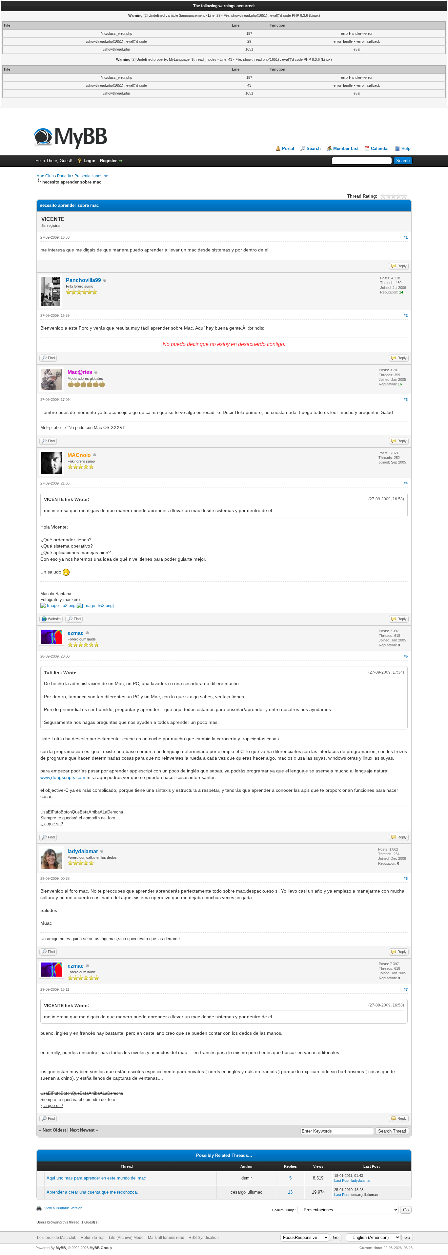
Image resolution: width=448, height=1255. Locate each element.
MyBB (61, 1248)
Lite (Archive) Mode (126, 1237)
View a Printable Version (63, 1208)
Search (314, 148)
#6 (406, 878)
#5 (406, 656)
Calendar (380, 148)
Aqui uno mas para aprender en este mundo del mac (96, 1178)
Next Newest (82, 1130)
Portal (288, 148)
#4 (406, 483)
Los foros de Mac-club (56, 1237)
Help (406, 148)
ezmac (76, 633)
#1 (406, 237)
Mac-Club (45, 176)
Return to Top (93, 1237)
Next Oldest (54, 1130)
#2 (406, 315)
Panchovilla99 (83, 280)
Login (89, 160)
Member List (345, 148)
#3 (406, 399)
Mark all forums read (166, 1237)
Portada (64, 176)
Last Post (341, 1180)
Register (108, 160)
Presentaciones (88, 176)
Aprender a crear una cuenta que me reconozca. (92, 1192)
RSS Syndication (204, 1237)
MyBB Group (101, 1248)
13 (290, 1192)
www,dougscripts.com (62, 777)
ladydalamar (83, 851)
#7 (406, 989)
